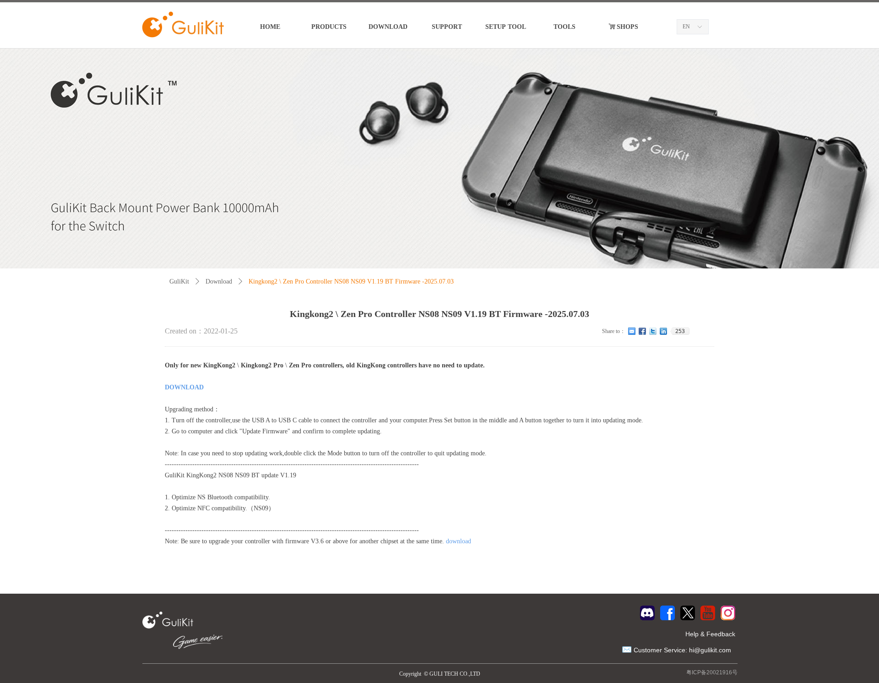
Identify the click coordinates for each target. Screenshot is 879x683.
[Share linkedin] (663, 331)
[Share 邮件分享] (632, 331)
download (458, 541)
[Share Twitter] (653, 331)
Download (219, 281)
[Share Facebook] (642, 331)
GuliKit (179, 281)
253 (680, 331)
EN (686, 26)
